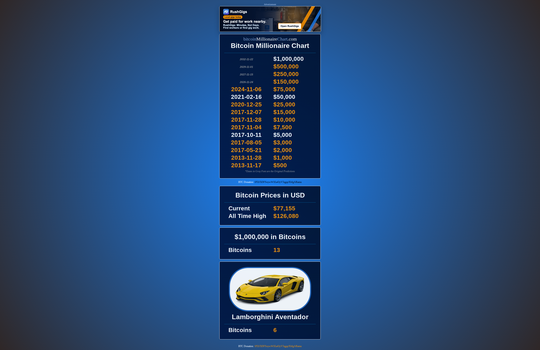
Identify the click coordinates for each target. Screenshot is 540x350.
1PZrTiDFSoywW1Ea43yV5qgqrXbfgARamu (278, 182)
